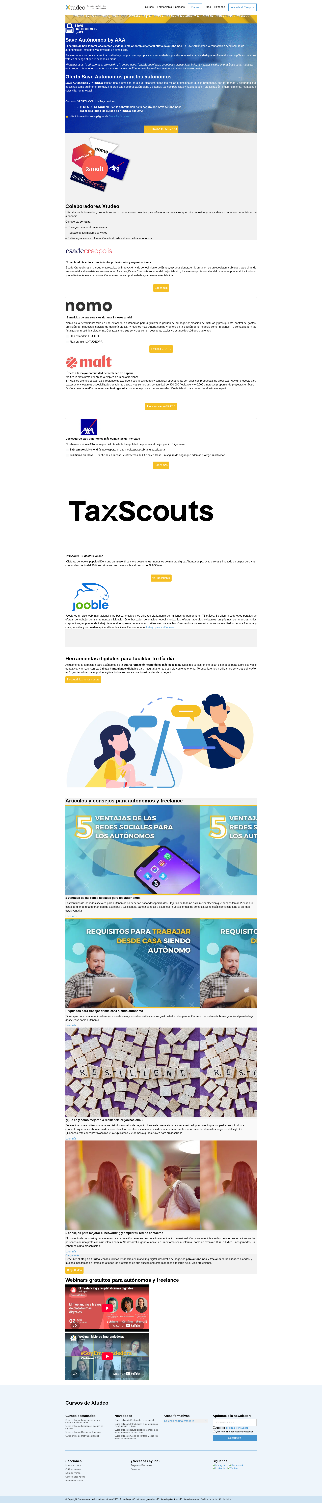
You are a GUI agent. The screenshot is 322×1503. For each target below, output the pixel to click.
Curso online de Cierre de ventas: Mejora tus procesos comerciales (136, 1437)
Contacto (135, 1469)
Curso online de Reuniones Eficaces (83, 1432)
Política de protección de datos (216, 1499)
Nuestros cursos (73, 1465)
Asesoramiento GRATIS (161, 406)
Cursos (149, 7)
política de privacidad (237, 1427)
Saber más (161, 287)
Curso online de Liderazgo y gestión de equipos (84, 1427)
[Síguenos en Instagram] (220, 1465)
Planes (195, 7)
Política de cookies (189, 1499)
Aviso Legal (125, 1499)
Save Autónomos (119, 116)
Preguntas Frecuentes (141, 1465)
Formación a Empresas (171, 7)
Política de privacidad (167, 1499)
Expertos (219, 7)
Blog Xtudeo (74, 1270)
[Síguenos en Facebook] (236, 1465)
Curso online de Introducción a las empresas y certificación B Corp (136, 1425)
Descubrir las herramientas (83, 679)
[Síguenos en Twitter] (232, 1468)
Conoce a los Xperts (75, 1477)
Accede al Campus (242, 7)
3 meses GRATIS (161, 348)
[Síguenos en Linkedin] (219, 1468)
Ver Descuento (161, 578)
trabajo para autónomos (160, 627)
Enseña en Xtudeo (74, 1481)
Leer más (70, 916)
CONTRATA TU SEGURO (161, 129)
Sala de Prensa (72, 1473)
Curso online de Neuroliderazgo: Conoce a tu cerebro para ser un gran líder (136, 1431)
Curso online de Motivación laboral (82, 1436)
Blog (208, 7)
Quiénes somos (73, 1469)
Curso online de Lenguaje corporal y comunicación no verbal (82, 1421)
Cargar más (72, 1255)
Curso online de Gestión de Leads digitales (135, 1420)
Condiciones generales (144, 1499)
